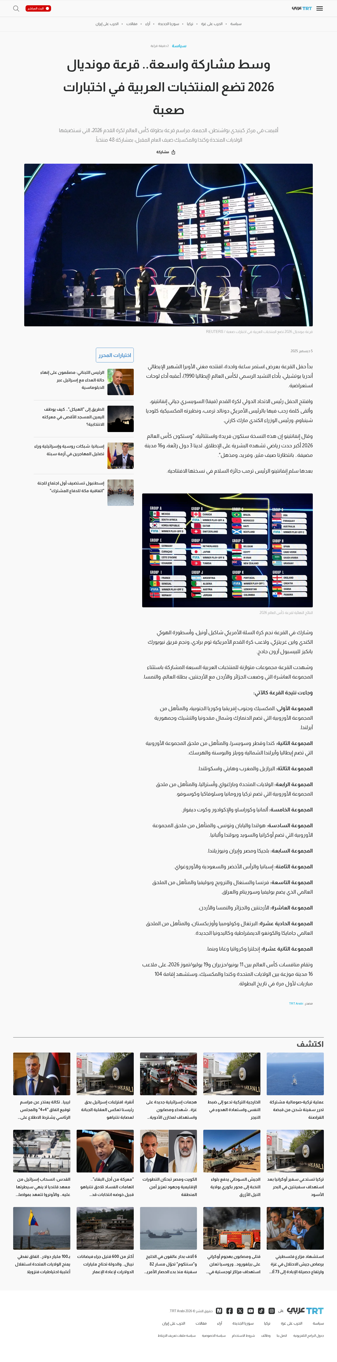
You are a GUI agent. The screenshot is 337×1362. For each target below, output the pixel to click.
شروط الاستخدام (243, 1335)
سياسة (179, 45)
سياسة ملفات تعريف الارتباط (177, 1335)
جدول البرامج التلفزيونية (308, 1335)
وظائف (265, 1335)
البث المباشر (36, 8)
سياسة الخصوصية (214, 1335)
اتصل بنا (282, 1335)
